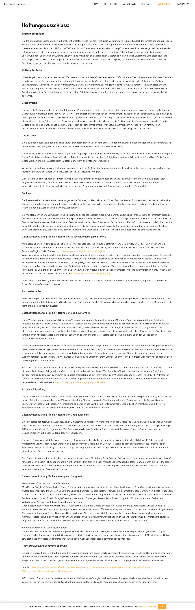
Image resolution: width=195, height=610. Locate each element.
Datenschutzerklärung (147, 606)
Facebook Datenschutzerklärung (71, 567)
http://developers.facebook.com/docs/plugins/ (81, 251)
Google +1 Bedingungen (60, 571)
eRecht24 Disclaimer (42, 567)
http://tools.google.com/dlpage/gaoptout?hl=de (80, 382)
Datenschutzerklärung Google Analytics (110, 567)
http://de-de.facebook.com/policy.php (90, 273)
